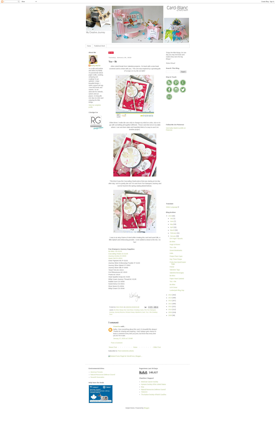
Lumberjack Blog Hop (177, 290)
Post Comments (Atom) (126, 351)
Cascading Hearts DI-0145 (118, 254)
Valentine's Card (140, 312)
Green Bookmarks (176, 250)
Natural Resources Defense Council (103, 374)
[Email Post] (145, 307)
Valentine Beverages (177, 273)
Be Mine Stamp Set (120, 310)
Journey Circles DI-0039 (117, 256)
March (172, 230)
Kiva (142, 387)
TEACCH (144, 392)
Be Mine (172, 241)
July (171, 218)
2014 (170, 298)
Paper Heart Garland (177, 278)
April (172, 227)
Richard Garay (130, 312)
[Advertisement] (174, 166)
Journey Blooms (120, 312)
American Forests (97, 372)
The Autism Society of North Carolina (153, 394)
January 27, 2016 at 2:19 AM (123, 338)
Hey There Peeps (176, 259)
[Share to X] (153, 307)
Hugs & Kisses (175, 244)
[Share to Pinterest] (157, 307)
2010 (170, 309)
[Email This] (149, 307)
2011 (170, 306)
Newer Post (113, 347)
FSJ (145, 310)
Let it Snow (173, 287)
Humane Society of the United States (153, 384)
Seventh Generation (97, 377)
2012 (170, 304)
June (172, 221)
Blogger (146, 408)
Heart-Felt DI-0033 (115, 258)
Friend (172, 267)
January (173, 236)
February (173, 233)
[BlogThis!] (151, 307)
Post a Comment (116, 343)
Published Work (99, 46)
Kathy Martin (95, 65)
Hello (171, 253)
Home (89, 46)
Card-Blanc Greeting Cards (135, 310)
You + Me (173, 247)
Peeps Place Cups (176, 256)
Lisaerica (116, 326)
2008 (170, 315)
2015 (170, 295)
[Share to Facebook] (155, 307)
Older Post (157, 347)
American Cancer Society (149, 382)
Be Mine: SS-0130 (115, 251)
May (171, 224)
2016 (170, 216)
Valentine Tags (175, 270)
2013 (170, 300)
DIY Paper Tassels (176, 238)
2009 (170, 312)
